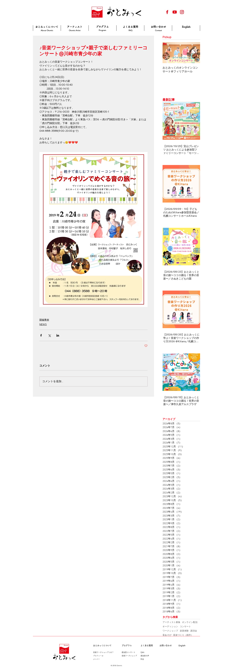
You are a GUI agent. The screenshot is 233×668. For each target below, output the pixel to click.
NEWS (43, 324)
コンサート (185, 626)
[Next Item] (194, 52)
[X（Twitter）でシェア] (49, 335)
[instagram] (182, 12)
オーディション (170, 626)
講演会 (193, 630)
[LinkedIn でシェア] (57, 335)
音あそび (167, 635)
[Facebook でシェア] (41, 335)
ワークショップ (170, 630)
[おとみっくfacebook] (167, 12)
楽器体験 (184, 630)
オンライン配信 (190, 622)
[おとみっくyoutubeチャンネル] (175, 12)
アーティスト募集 (171, 622)
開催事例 (44, 319)
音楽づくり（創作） (183, 635)
